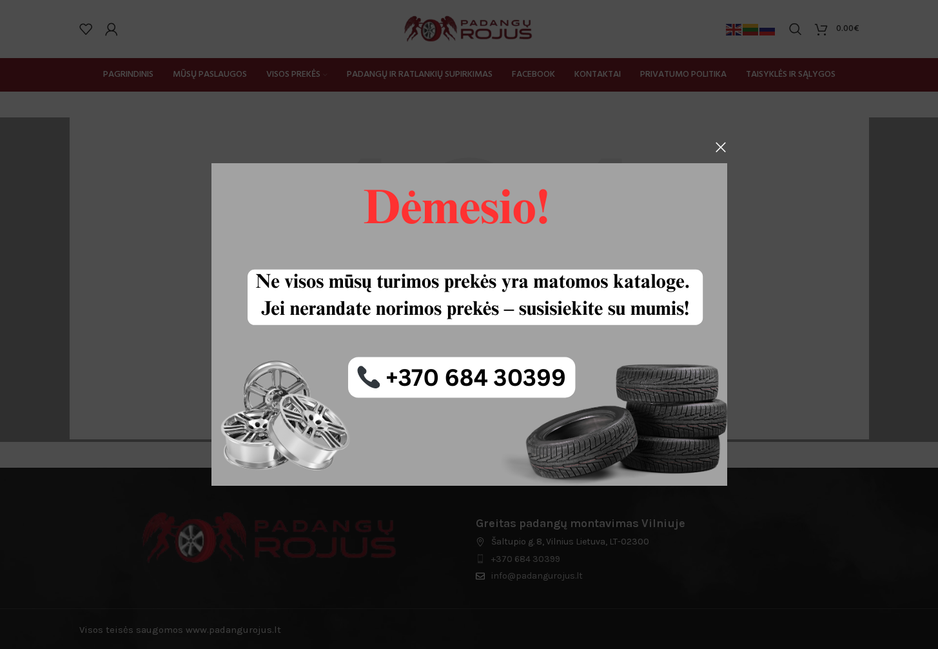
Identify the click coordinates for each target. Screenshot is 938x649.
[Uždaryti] (721, 147)
